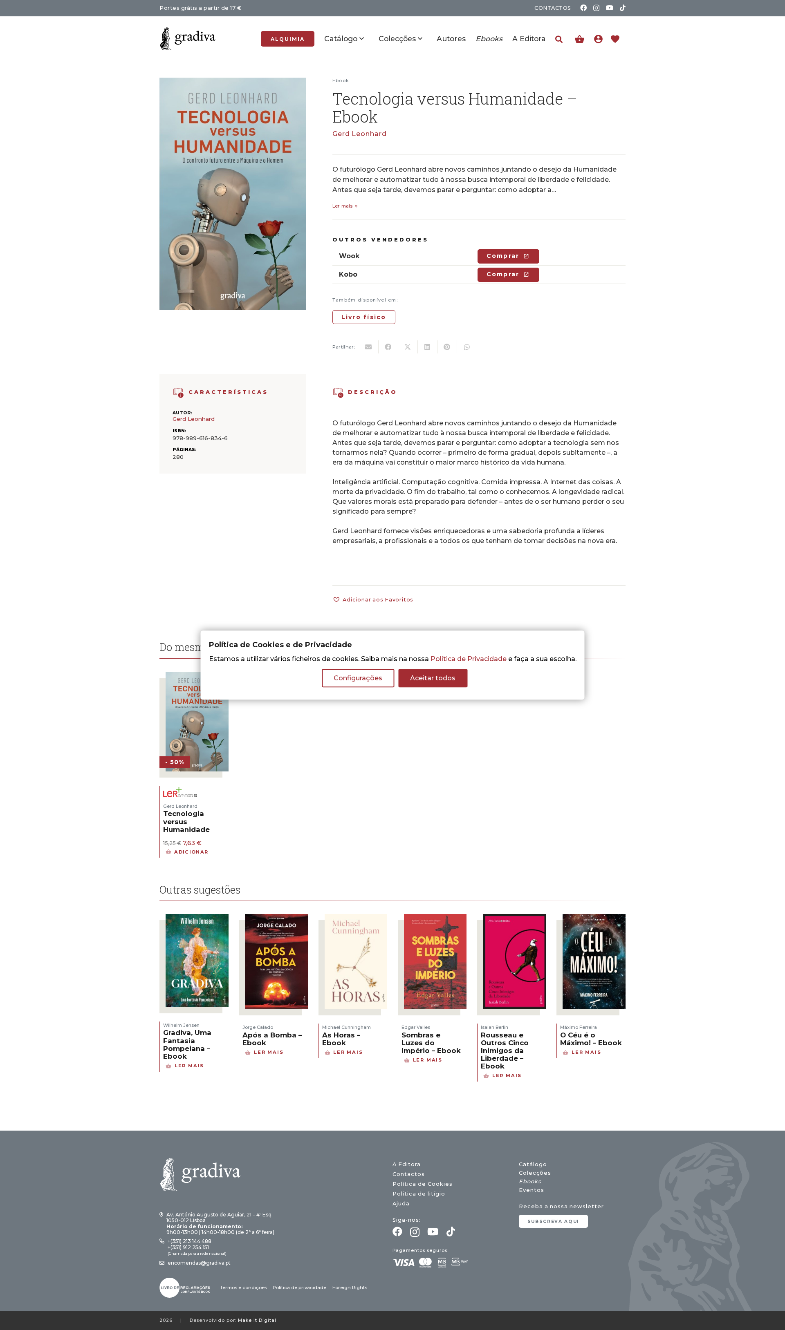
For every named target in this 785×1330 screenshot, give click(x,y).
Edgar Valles (415, 1027)
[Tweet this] (408, 346)
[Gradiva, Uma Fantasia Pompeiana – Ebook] (197, 919)
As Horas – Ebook (341, 1039)
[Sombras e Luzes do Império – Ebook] (435, 919)
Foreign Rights (349, 1287)
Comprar (503, 255)
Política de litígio (418, 1194)
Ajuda (401, 1203)
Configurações (358, 678)
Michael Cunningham (346, 1027)
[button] (559, 39)
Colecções (535, 1173)
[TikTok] (623, 7)
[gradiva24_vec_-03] (184, 1288)
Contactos (408, 1174)
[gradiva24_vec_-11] (187, 39)
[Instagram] (596, 8)
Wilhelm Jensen (181, 1025)
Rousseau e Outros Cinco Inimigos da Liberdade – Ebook (505, 1051)
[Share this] (388, 346)
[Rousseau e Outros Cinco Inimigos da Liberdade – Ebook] (514, 919)
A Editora (406, 1164)
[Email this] (369, 346)
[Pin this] (447, 346)
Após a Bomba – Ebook (272, 1039)
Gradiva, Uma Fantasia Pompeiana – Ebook (187, 1044)
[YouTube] (609, 7)
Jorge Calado (257, 1027)
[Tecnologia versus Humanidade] (197, 677)
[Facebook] (583, 7)
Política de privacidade (299, 1287)
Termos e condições (243, 1287)
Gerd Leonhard (359, 134)
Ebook (341, 80)
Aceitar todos (432, 678)
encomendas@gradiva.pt (199, 1263)
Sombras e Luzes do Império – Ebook (431, 1043)
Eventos (531, 1190)
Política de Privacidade (469, 659)
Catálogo (533, 1164)
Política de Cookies (422, 1184)
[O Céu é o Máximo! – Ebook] (594, 919)
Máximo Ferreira (578, 1027)
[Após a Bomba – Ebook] (276, 919)
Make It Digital (257, 1320)
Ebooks (530, 1181)
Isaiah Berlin (494, 1027)
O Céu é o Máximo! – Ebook (591, 1039)
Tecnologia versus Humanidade (186, 821)
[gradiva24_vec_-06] (178, 393)
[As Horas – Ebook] (356, 919)
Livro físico (363, 317)
